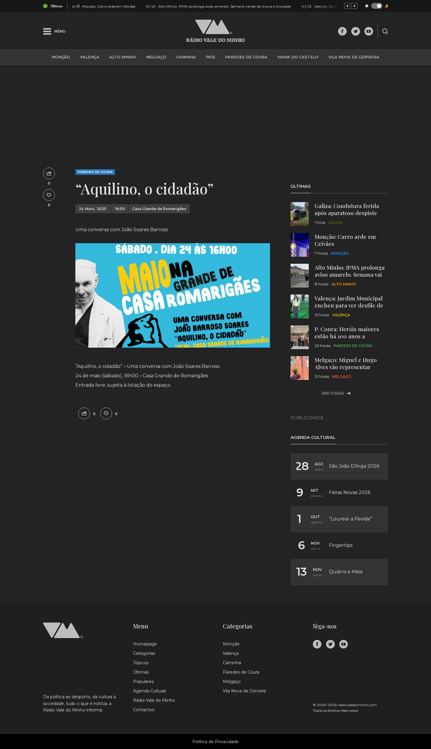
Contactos (143, 709)
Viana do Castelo (297, 57)
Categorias (144, 653)
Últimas (141, 672)
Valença (89, 57)
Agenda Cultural (149, 691)
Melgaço (156, 57)
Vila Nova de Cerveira (353, 57)
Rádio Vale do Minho (154, 700)
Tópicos (140, 662)
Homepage (145, 644)
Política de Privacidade (215, 741)
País (210, 57)
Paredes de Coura (246, 57)
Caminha (186, 57)
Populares (143, 681)
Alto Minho (122, 57)
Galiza (335, 222)
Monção (61, 57)
